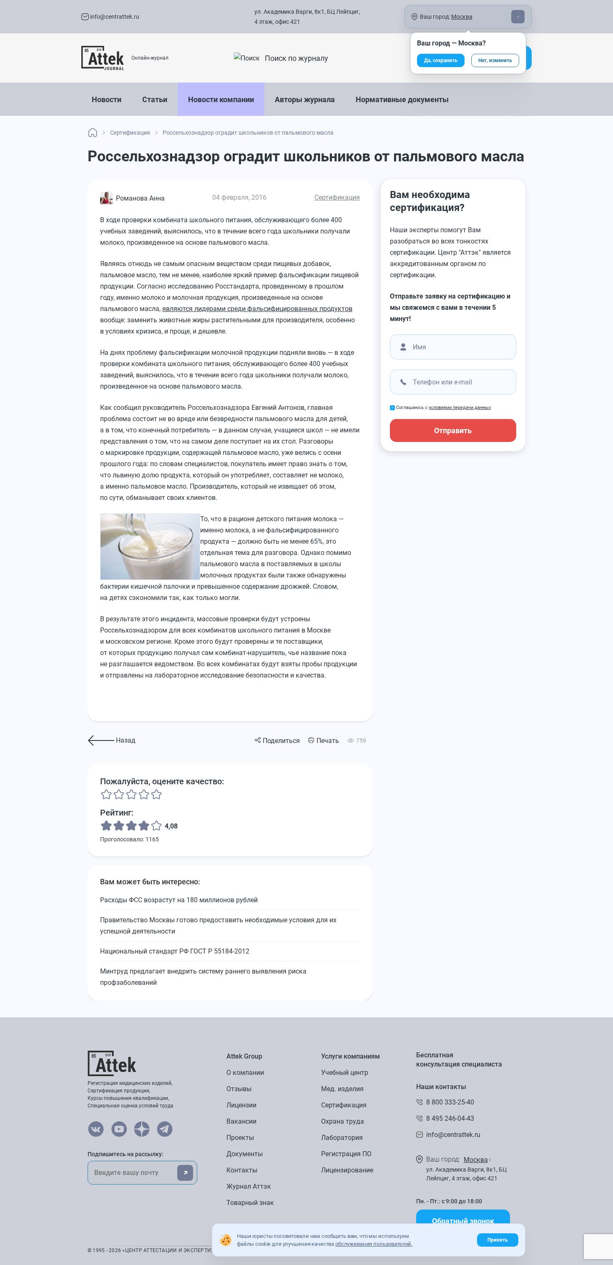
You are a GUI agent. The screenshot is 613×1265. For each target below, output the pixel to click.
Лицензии (241, 1105)
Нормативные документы (402, 99)
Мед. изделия (342, 1089)
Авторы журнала (305, 99)
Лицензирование (347, 1170)
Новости (106, 99)
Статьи (154, 99)
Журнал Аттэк (248, 1186)
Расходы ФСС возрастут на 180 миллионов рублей (179, 900)
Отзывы (238, 1089)
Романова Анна (140, 198)
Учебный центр (344, 1073)
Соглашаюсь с (443, 407)
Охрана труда (342, 1121)
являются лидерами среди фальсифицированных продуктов (257, 309)
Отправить (453, 430)
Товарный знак (250, 1203)
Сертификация (337, 197)
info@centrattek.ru (114, 16)
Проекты (240, 1138)
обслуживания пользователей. (373, 1244)
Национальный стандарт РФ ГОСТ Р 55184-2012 (174, 951)
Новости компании (221, 99)
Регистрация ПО (346, 1154)
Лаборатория (342, 1138)
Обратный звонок (463, 1221)
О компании (245, 1073)
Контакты (241, 1170)
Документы (244, 1154)
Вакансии (241, 1121)
